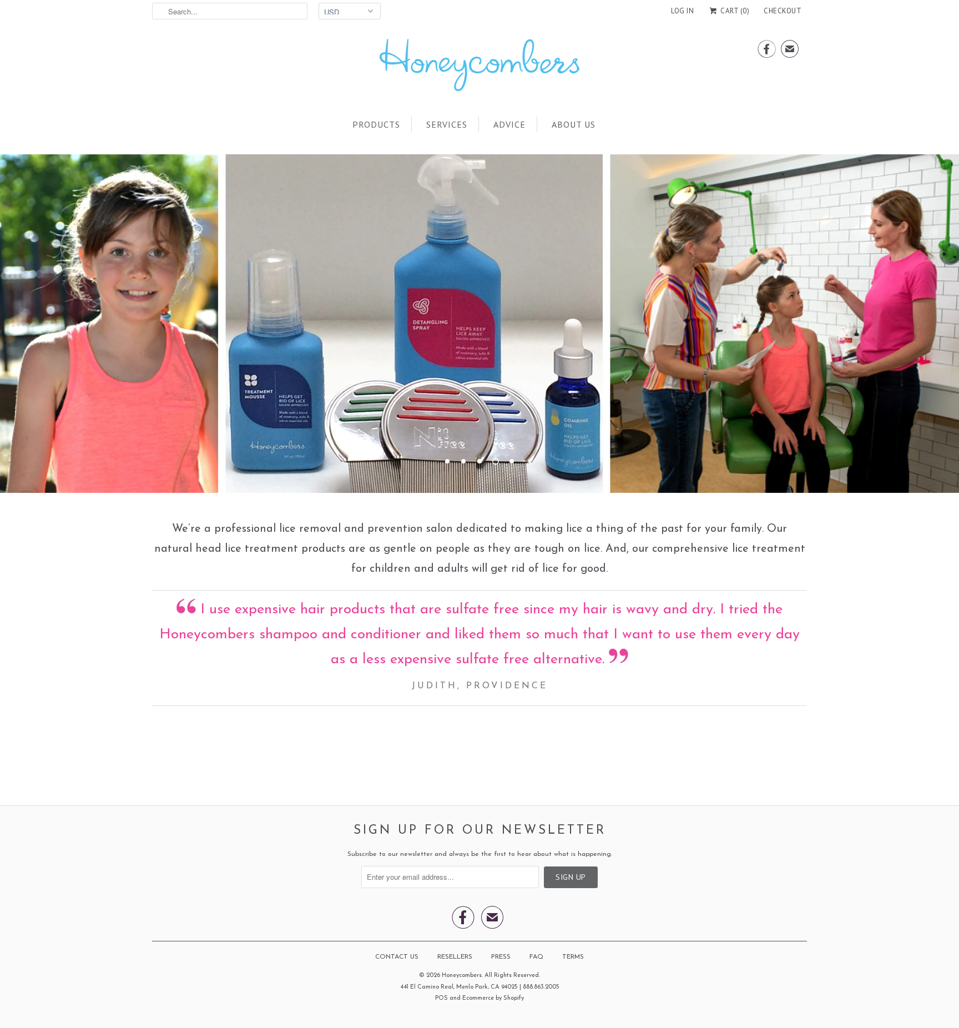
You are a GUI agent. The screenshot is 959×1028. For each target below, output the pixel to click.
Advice (509, 124)
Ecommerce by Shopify (493, 998)
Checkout (782, 11)
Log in (682, 11)
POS (441, 998)
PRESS (501, 957)
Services (446, 124)
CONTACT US (396, 957)
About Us (573, 124)
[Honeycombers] (479, 68)
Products (376, 124)
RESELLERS (454, 957)
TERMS (573, 957)
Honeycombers (462, 975)
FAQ (536, 957)
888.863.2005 (541, 987)
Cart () (734, 11)
